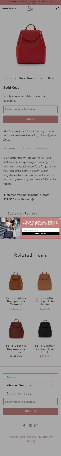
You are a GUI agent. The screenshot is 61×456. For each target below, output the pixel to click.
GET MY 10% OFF (40, 233)
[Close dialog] (59, 219)
